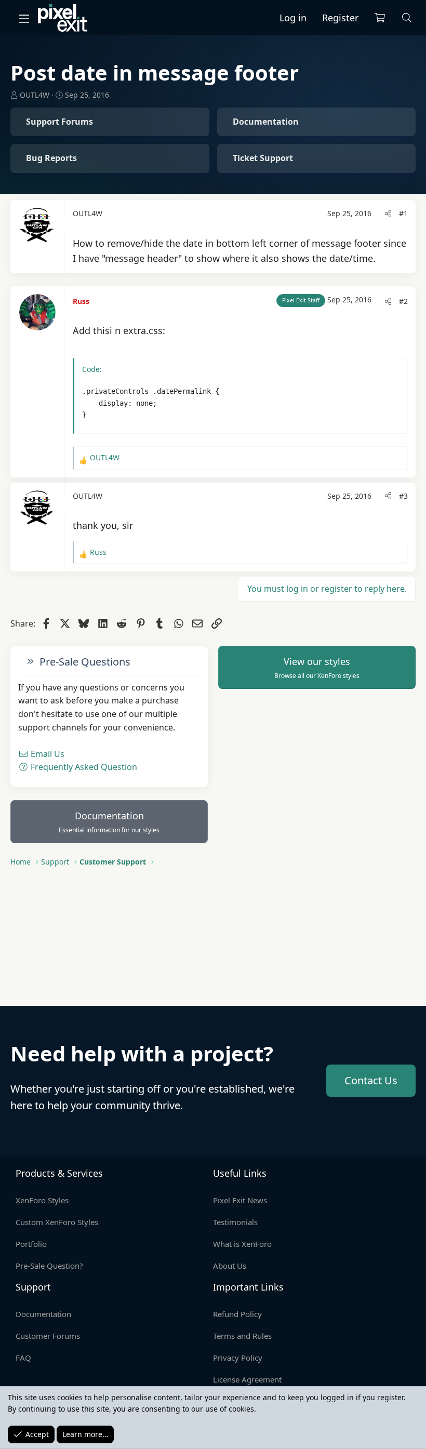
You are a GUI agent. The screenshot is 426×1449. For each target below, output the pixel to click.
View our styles (317, 667)
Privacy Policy (237, 1357)
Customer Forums (48, 1336)
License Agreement (247, 1379)
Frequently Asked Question (83, 767)
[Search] (407, 18)
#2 (403, 301)
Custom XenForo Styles (57, 1222)
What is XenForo (242, 1244)
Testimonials (235, 1222)
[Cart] (379, 18)
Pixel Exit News (240, 1200)
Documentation (109, 821)
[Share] (388, 213)
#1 (403, 213)
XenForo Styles (42, 1200)
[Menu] (23, 18)
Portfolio (31, 1244)
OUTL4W (34, 95)
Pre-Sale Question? (49, 1265)
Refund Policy (237, 1314)
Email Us (46, 754)
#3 (403, 496)
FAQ (23, 1357)
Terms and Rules (242, 1336)
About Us (229, 1265)
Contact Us (370, 1080)
